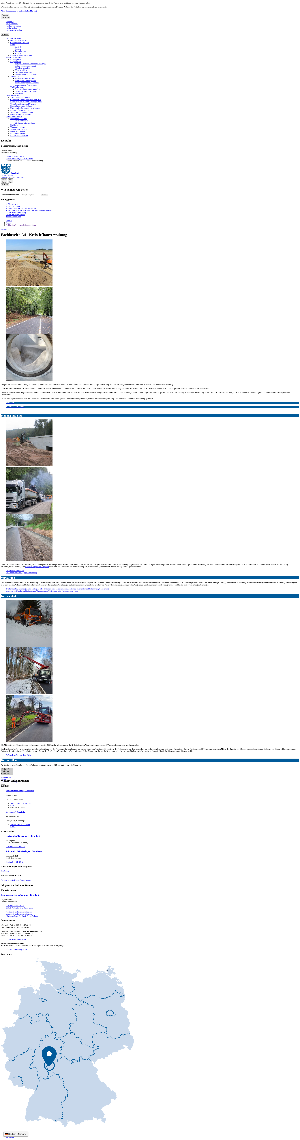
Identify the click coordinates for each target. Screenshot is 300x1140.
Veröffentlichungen (17, 87)
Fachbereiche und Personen (25, 79)
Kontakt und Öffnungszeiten (25, 81)
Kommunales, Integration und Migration (25, 108)
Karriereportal (15, 60)
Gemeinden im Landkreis (19, 43)
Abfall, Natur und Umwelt (20, 98)
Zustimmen (5, 17)
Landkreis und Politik (14, 38)
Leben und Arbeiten (13, 95)
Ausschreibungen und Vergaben (27, 83)
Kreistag (18, 49)
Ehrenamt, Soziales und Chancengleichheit (26, 102)
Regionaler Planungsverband (21, 55)
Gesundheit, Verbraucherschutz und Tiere (25, 100)
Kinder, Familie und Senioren (21, 106)
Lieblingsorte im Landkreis (25, 123)
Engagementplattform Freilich (26, 74)
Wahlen (18, 53)
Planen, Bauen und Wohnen (20, 114)
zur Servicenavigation (14, 30)
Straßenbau (5, 871)
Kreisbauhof (15, 812)
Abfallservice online (22, 68)
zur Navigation (11, 28)
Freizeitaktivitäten (21, 121)
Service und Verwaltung (14, 57)
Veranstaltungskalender (18, 127)
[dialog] (150, 771)
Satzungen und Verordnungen (26, 85)
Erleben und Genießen (14, 117)
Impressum (10, 1137)
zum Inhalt (9, 22)
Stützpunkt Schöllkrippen (24, 851)
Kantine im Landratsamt (19, 136)
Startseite (9, 221)
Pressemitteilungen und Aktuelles (27, 89)
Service (8, 223)
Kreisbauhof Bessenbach (23, 836)
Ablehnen (5, 15)
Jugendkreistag (20, 51)
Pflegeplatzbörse (21, 70)
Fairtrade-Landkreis (17, 131)
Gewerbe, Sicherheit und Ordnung (23, 104)
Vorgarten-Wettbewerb (18, 129)
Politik (12, 45)
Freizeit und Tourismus (18, 119)
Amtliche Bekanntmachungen (26, 91)
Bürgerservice (15, 62)
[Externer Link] (67, 1043)
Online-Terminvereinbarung (25, 66)
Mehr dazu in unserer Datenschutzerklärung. (19, 11)
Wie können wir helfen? (10, 195)
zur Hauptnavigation (13, 26)
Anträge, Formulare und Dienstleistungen (30, 64)
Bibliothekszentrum (17, 133)
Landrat (18, 47)
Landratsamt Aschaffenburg (20, 895)
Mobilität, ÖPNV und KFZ (20, 110)
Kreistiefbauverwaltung (20, 791)
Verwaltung (14, 76)
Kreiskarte (14, 125)
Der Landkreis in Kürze (19, 41)
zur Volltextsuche (12, 24)
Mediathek (19, 93)
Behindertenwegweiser (23, 72)
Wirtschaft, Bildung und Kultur (21, 112)
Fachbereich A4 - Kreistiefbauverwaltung (21, 225)
